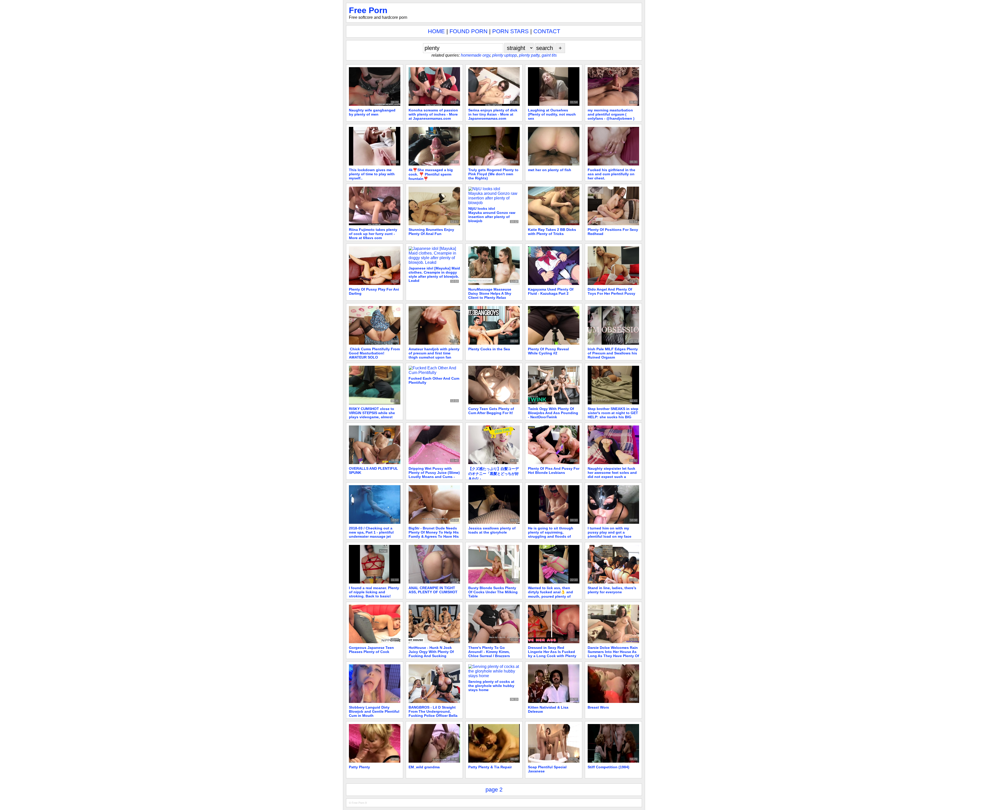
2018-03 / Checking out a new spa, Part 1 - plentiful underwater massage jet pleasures (371, 534)
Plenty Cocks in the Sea (489, 349)
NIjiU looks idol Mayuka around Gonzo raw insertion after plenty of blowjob (491, 214)
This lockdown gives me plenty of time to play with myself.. (372, 174)
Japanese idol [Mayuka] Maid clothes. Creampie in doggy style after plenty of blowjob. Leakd (434, 274)
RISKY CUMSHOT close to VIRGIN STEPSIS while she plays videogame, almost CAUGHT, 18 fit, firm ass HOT (374, 415)
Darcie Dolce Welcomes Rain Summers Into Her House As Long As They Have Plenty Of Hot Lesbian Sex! (613, 654)
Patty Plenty (359, 767)
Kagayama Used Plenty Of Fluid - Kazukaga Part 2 (551, 291)
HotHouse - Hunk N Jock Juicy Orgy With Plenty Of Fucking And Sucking (431, 652)
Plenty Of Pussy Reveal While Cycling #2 (548, 351)
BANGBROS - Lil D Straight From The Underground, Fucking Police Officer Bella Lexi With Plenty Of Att (433, 713)
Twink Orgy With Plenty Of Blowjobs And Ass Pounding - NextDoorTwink (553, 413)
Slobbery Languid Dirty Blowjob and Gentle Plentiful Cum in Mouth (374, 711)
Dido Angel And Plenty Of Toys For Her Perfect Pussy (611, 291)
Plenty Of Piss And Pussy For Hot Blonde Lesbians (553, 470)
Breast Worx (598, 707)
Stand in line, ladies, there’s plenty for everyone (612, 590)
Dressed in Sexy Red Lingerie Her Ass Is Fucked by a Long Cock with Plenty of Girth (552, 654)
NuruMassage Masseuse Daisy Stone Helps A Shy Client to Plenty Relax (489, 293)
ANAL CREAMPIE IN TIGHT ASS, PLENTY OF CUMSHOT (433, 590)
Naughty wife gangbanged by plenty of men (372, 112)
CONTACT (546, 31)
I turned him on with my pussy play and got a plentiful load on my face (609, 532)
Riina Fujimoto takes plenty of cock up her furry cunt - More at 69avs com (373, 234)
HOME (436, 31)
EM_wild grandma (424, 767)
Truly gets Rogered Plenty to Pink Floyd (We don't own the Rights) (493, 174)
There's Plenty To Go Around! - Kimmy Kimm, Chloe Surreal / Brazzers (489, 652)
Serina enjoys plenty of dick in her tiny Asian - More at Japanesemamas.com (492, 114)
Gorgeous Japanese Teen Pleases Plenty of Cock (371, 650)
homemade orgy (475, 55)
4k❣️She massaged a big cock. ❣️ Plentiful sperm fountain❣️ (431, 174)
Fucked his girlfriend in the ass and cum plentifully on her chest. (611, 174)
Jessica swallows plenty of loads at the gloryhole (492, 530)
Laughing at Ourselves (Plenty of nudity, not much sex (552, 114)
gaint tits (549, 55)
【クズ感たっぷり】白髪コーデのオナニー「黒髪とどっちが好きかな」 (493, 474)
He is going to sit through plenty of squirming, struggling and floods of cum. (550, 534)
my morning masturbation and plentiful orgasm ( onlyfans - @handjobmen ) (611, 114)
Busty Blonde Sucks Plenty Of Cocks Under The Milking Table (493, 592)
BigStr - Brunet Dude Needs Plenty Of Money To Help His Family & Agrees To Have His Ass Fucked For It (434, 534)
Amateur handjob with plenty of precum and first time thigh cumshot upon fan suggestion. (434, 355)
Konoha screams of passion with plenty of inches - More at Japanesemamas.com (433, 114)
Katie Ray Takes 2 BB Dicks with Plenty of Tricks (552, 232)
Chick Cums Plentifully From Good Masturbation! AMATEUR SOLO (374, 353)
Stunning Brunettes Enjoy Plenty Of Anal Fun (431, 232)
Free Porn (368, 10)
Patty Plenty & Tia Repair (490, 767)
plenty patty (529, 55)
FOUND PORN (468, 31)
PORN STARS (510, 31)
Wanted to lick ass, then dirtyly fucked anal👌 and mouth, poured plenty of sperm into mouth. (550, 594)
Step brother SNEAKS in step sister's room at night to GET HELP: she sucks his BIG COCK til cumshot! (613, 415)
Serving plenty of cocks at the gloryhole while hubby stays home (491, 686)
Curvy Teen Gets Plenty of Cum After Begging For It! (491, 411)
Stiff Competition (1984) (608, 767)
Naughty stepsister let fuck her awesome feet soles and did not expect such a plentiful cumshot (612, 474)
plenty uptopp (504, 55)
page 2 (494, 789)
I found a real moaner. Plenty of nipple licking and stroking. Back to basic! (374, 592)
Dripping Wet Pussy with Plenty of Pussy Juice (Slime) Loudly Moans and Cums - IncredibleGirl (434, 474)
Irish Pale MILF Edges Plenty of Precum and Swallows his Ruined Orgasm (613, 353)
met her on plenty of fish (549, 170)
